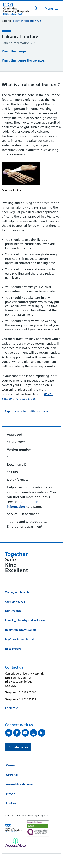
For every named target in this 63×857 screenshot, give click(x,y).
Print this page (14, 51)
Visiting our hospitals (18, 592)
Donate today (18, 747)
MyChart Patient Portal (19, 639)
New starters (13, 649)
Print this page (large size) (23, 60)
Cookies (11, 803)
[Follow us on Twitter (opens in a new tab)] (9, 733)
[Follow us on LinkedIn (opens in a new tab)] (42, 733)
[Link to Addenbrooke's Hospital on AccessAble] (15, 842)
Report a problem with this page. (27, 411)
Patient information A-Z (26, 20)
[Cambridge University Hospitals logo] (16, 8)
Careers (10, 765)
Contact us (11, 708)
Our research (13, 611)
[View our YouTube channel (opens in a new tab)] (26, 733)
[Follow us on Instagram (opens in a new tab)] (34, 733)
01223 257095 (26, 399)
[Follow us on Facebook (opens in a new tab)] (17, 733)
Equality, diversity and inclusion (25, 620)
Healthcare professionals (20, 630)
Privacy (10, 793)
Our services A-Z (15, 601)
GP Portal (12, 774)
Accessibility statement (20, 784)
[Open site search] (35, 8)
